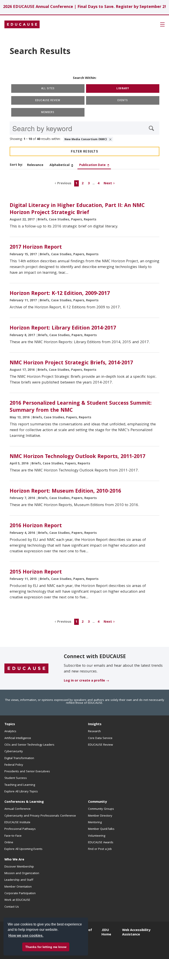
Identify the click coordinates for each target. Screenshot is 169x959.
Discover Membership (19, 866)
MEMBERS (47, 112)
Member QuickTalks (101, 829)
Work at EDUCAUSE (17, 900)
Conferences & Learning (24, 802)
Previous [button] (64, 183)
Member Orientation (18, 887)
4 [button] (98, 183)
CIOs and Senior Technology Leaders (29, 745)
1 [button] (76, 183)
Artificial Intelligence (17, 738)
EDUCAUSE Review (100, 745)
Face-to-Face (13, 836)
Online (8, 842)
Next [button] (108, 183)
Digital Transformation (19, 758)
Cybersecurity (13, 751)
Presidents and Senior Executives (27, 771)
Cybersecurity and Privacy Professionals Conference (40, 816)
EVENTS (123, 100)
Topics (9, 724)
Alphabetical (60, 165)
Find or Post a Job (100, 849)
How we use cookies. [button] (25, 935)
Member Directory (100, 816)
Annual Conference (17, 809)
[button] (102, 949)
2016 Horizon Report (36, 526)
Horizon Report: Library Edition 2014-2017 (63, 328)
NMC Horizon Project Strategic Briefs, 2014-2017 (71, 363)
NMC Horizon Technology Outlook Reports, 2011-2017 (77, 456)
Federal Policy (13, 765)
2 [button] (83, 183)
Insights (94, 724)
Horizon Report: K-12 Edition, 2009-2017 (60, 293)
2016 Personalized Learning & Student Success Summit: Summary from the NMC (81, 407)
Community (97, 802)
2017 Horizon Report (36, 247)
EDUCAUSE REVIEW (47, 100)
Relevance (35, 165)
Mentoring (95, 822)
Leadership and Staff (18, 880)
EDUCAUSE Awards (100, 842)
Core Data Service (100, 738)
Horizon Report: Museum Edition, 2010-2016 (65, 491)
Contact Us (11, 907)
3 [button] (89, 183)
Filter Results (84, 151)
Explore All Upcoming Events (23, 849)
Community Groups (101, 809)
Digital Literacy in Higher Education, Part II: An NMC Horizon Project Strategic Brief (77, 209)
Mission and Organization (21, 873)
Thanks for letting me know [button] (45, 947)
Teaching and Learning (19, 785)
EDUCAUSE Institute (17, 822)
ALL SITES (48, 88)
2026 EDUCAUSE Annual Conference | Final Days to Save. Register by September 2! (84, 7)
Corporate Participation (20, 893)
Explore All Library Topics (21, 791)
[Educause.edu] (26, 668)
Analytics (10, 731)
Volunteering (96, 836)
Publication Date (92, 165)
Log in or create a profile (84, 681)
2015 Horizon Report (36, 572)
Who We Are (14, 860)
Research (94, 731)
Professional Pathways (20, 829)
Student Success (15, 778)
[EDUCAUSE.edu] (22, 24)
